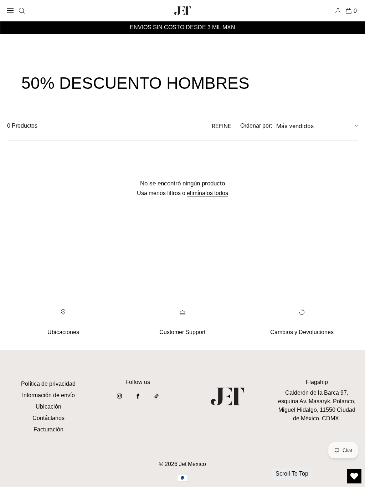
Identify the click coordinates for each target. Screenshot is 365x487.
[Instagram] (119, 399)
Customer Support (182, 332)
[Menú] (11, 10)
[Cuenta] (339, 10)
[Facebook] (137, 399)
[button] (21, 10)
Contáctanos (48, 418)
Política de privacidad (48, 384)
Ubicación (48, 407)
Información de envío (48, 395)
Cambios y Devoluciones (302, 332)
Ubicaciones (63, 332)
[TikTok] (156, 399)
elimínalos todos (207, 193)
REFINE (221, 125)
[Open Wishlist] (354, 476)
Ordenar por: (256, 126)
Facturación (48, 429)
